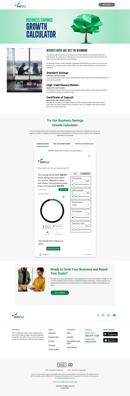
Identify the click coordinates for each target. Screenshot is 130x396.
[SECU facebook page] (98, 315)
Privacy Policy (65, 388)
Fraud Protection (72, 347)
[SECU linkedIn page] (108, 315)
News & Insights (53, 349)
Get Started (107, 4)
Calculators (70, 337)
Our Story (51, 341)
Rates (68, 333)
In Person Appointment (65, 279)
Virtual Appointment (81, 279)
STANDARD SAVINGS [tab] (42, 144)
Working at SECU (53, 337)
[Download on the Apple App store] (110, 340)
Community (51, 345)
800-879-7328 (92, 336)
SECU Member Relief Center (73, 342)
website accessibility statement (66, 378)
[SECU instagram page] (103, 315)
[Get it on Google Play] (110, 334)
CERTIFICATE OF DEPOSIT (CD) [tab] (84, 144)
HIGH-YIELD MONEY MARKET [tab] (61, 144)
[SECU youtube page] (114, 315)
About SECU (52, 333)
